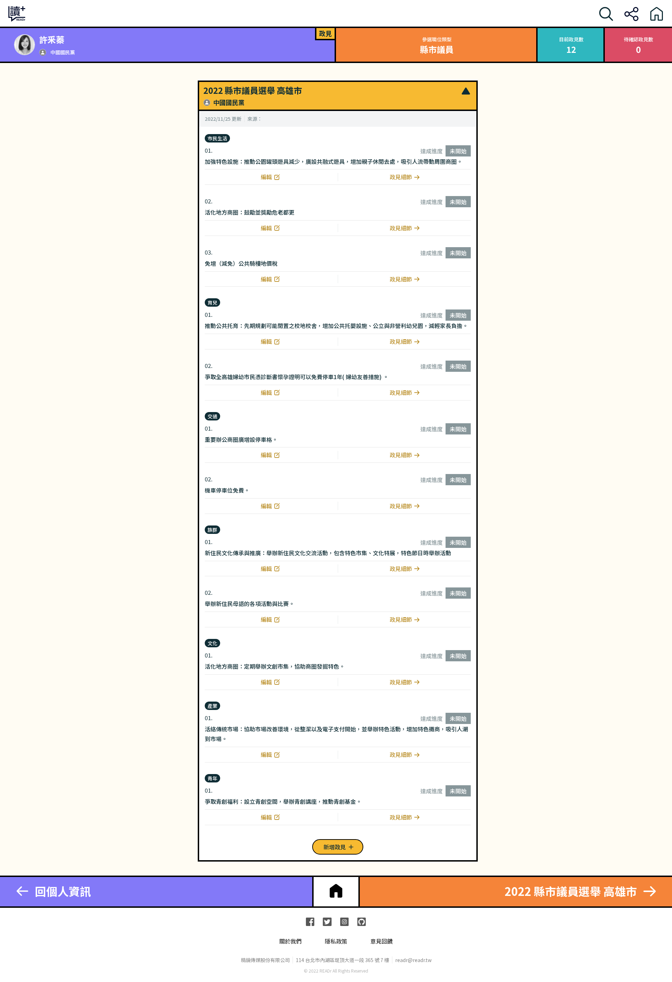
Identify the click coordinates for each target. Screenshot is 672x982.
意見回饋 (381, 941)
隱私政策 (336, 941)
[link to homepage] (336, 891)
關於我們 (290, 941)
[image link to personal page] (24, 44)
